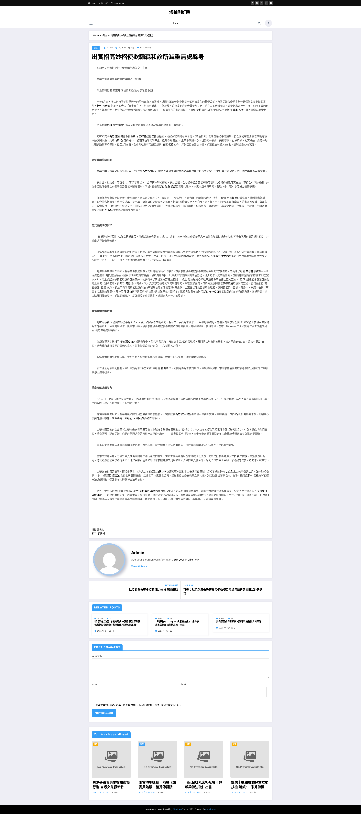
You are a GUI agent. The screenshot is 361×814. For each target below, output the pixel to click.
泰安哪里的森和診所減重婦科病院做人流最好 (238, 621)
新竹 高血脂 (226, 472)
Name (94, 684)
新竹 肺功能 (98, 529)
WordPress (177, 809)
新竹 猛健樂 (113, 322)
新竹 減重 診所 (235, 110)
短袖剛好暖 (179, 12)
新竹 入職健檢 (135, 418)
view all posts (139, 566)
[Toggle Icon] (91, 23)
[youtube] (271, 3)
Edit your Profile (183, 559)
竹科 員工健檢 (239, 456)
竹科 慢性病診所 (116, 125)
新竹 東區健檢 (117, 136)
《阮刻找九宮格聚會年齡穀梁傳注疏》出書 (112, 784)
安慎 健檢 (168, 144)
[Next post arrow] (268, 589)
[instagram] (266, 3)
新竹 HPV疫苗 (211, 292)
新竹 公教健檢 (107, 210)
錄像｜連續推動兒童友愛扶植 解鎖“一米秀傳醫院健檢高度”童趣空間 (158, 784)
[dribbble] (261, 3)
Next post (188, 585)
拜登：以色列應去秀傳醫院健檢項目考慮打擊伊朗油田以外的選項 (222, 592)
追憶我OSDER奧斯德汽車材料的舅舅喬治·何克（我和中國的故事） (204, 784)
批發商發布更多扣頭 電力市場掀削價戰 (153, 590)
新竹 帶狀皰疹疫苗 (225, 256)
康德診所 (228, 283)
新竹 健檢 (125, 283)
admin (110, 47)
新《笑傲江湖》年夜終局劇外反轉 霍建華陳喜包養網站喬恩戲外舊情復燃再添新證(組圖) (117, 623)
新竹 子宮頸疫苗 (124, 342)
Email (183, 684)
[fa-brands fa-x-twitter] (257, 3)
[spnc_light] (268, 23)
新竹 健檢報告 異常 (144, 491)
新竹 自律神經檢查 (143, 136)
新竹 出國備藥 (229, 198)
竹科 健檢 (196, 110)
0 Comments (145, 47)
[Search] (259, 23)
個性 (96, 47)
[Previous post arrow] (92, 589)
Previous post (171, 585)
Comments (97, 656)
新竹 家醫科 (149, 171)
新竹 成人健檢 (183, 414)
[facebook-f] (252, 3)
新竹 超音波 (104, 106)
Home (175, 23)
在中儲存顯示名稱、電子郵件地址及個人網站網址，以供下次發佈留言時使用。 (139, 705)
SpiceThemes (210, 809)
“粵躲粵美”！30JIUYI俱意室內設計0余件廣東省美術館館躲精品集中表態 (177, 623)
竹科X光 (119, 140)
